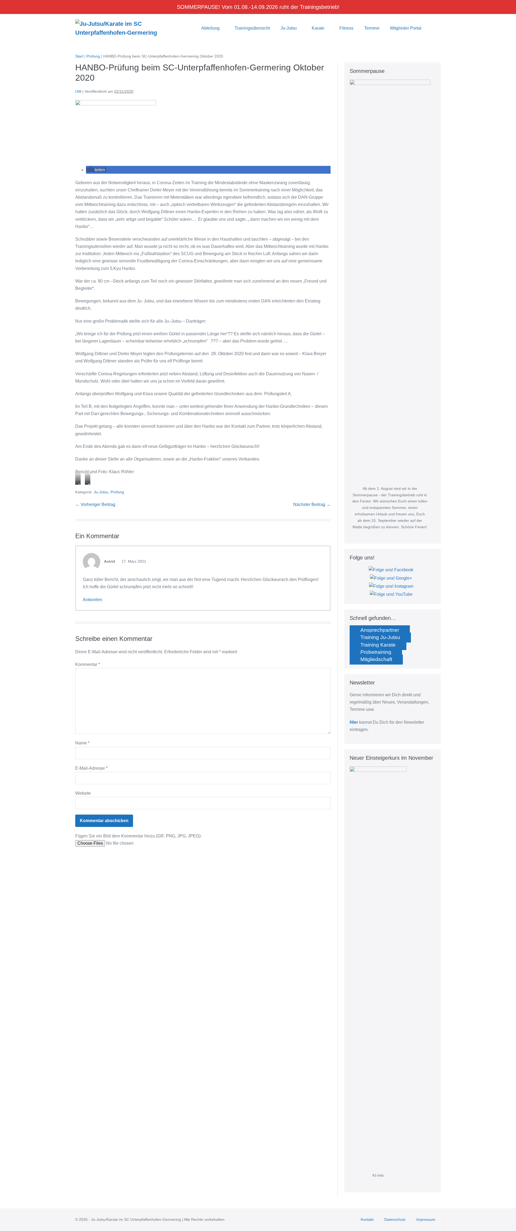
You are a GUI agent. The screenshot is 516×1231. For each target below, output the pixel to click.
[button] (434, 28)
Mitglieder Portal (405, 28)
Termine (371, 28)
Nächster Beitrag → (312, 504)
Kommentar (87, 664)
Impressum (425, 1219)
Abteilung (211, 28)
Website (83, 793)
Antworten (92, 599)
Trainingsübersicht (252, 28)
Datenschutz (395, 1219)
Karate (318, 28)
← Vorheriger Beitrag (95, 504)
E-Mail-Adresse (91, 768)
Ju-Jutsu (289, 28)
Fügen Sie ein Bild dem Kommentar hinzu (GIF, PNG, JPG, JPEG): (138, 836)
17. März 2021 (133, 561)
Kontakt (367, 1219)
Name (82, 743)
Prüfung (117, 492)
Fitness (346, 28)
